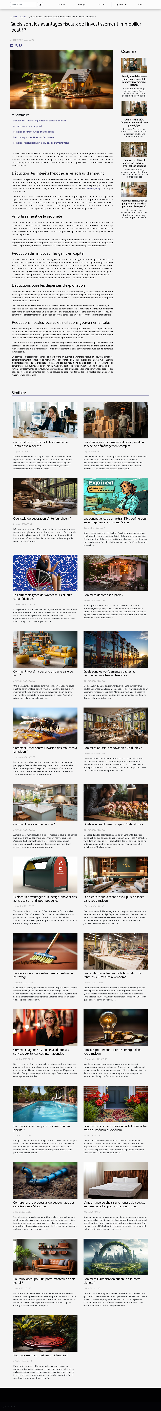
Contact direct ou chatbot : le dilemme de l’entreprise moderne (40, 444)
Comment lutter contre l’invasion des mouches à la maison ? (45, 749)
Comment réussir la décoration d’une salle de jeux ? (43, 673)
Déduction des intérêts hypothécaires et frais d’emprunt (39, 120)
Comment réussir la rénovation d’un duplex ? (113, 748)
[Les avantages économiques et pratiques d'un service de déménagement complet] (116, 419)
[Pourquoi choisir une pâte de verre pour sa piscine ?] (45, 1103)
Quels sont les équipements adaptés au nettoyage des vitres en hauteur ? (109, 673)
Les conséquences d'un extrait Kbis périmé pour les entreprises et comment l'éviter (115, 520)
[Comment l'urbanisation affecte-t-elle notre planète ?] (116, 1256)
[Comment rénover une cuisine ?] (45, 802)
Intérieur (62, 4)
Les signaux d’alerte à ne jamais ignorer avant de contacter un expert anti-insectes (134, 80)
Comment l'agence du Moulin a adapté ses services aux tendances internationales (41, 1051)
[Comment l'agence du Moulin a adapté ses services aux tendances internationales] (45, 1027)
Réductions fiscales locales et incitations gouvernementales (41, 142)
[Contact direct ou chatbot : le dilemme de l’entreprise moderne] (45, 419)
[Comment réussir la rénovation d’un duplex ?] (116, 725)
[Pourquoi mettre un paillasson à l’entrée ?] (45, 1333)
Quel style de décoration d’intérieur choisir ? (42, 518)
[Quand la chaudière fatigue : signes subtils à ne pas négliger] (134, 108)
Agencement (121, 4)
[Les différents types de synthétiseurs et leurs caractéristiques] (45, 572)
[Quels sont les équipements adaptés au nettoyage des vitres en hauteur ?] (116, 649)
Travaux (101, 4)
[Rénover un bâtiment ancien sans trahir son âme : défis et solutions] (134, 149)
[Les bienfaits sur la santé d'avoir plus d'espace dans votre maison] (116, 874)
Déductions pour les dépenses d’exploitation (34, 137)
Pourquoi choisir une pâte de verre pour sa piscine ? (41, 1128)
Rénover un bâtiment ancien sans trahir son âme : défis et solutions (134, 163)
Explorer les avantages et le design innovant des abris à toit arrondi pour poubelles (45, 898)
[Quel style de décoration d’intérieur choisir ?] (45, 496)
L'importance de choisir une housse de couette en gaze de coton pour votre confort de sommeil (114, 1206)
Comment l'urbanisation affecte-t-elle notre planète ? (112, 1281)
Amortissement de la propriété (27, 126)
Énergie (82, 4)
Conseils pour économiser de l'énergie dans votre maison (112, 1051)
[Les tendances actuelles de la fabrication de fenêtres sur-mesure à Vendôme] (116, 951)
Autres (141, 4)
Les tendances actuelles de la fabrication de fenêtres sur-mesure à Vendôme (112, 975)
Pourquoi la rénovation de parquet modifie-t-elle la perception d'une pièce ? (134, 204)
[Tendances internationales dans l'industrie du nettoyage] (45, 951)
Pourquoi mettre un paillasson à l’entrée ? (40, 1355)
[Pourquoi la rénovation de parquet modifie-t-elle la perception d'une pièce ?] (134, 189)
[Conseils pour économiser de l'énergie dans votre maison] (116, 1027)
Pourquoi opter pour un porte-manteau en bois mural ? (44, 1281)
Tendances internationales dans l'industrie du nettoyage (43, 975)
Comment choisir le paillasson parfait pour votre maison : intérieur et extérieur (115, 1128)
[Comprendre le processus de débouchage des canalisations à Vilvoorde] (45, 1180)
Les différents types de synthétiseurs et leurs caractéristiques (42, 597)
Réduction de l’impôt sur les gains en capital (33, 131)
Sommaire (22, 115)
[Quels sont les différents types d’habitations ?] (116, 802)
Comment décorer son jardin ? (103, 595)
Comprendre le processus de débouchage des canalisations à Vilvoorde (44, 1204)
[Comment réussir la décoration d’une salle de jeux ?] (45, 649)
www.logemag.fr (94, 188)
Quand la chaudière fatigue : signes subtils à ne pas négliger (134, 122)
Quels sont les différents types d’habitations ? (113, 824)
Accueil (13, 16)
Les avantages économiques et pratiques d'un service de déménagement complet (114, 444)
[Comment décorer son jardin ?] (116, 572)
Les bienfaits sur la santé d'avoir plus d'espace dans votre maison (114, 898)
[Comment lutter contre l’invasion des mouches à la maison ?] (45, 725)
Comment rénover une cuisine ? (34, 824)
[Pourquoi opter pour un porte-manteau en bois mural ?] (45, 1256)
